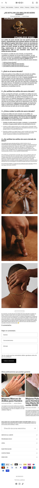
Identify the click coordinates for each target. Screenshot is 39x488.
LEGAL (3, 443)
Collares (17, 7)
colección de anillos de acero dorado (23, 163)
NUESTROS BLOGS (6, 449)
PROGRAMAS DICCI (6, 439)
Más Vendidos (9, 7)
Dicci (13, 148)
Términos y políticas (19, 480)
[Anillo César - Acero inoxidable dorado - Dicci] (19, 238)
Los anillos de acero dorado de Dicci (10, 143)
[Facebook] (16, 484)
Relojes (32, 7)
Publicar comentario (9, 361)
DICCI (21, 476)
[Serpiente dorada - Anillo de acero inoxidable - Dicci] (19, 285)
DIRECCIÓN (4, 457)
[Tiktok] (23, 484)
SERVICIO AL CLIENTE (7, 435)
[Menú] (2, 3)
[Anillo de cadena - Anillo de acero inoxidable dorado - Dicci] (19, 191)
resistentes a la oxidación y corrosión (26, 149)
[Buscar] (6, 3)
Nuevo (3, 7)
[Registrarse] (35, 428)
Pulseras (27, 7)
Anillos (21, 7)
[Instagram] (19, 484)
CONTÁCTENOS (5, 453)
